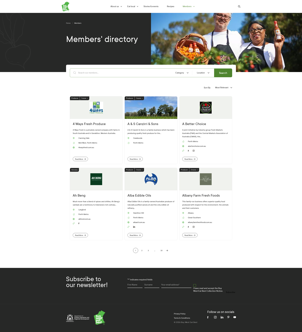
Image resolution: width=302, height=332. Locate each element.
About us (115, 6)
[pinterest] (228, 317)
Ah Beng (79, 195)
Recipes (170, 6)
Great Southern (194, 217)
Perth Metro (92, 143)
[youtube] (234, 317)
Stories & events (151, 6)
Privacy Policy (179, 314)
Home (68, 23)
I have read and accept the (208, 289)
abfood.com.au (84, 219)
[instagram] (194, 150)
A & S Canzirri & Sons (143, 124)
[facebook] (189, 150)
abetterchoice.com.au (197, 146)
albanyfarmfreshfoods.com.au (200, 222)
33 (161, 251)
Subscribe (230, 292)
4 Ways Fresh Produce (89, 124)
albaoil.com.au (139, 222)
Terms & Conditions (182, 318)
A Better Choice (194, 124)
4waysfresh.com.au (86, 147)
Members (187, 6)
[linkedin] (134, 226)
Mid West (82, 143)
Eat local (131, 6)
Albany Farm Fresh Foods (201, 195)
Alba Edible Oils (139, 195)
